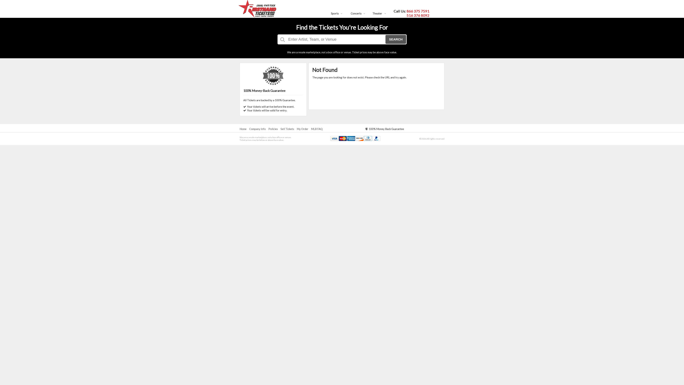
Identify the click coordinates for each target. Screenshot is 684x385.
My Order (302, 128)
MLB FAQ (317, 128)
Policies (273, 128)
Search (396, 39)
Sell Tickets (287, 128)
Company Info (257, 128)
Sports (335, 13)
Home (243, 128)
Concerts (356, 13)
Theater (377, 13)
